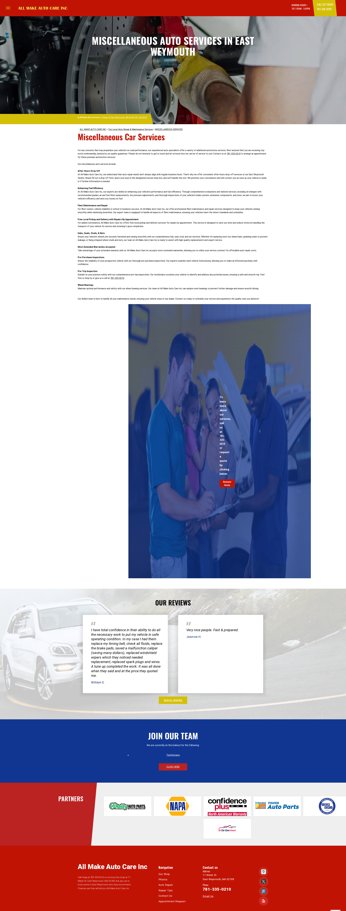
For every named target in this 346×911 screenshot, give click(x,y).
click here (173, 766)
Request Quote (227, 483)
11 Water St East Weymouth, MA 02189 (117, 117)
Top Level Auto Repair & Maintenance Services (130, 129)
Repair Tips (166, 890)
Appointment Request (172, 901)
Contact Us (165, 895)
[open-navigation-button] (8, 8)
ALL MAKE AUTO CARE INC (93, 129)
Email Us (208, 896)
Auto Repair (166, 884)
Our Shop (164, 874)
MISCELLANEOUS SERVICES (169, 129)
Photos (163, 879)
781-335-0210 (324, 9)
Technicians (173, 755)
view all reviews (173, 700)
